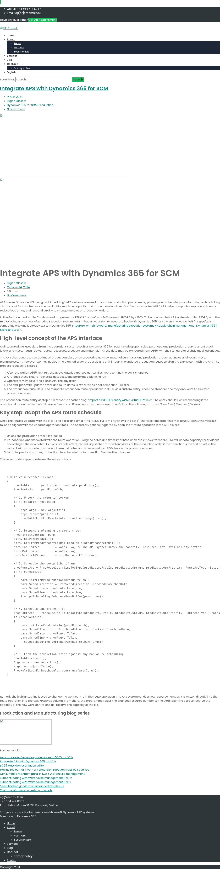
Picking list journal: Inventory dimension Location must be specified (44, 770)
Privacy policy (22, 68)
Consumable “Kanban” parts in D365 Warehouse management (42, 774)
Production (45, 105)
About (11, 39)
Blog (10, 60)
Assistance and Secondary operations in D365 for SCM (36, 757)
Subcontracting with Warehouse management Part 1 (35, 782)
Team (17, 43)
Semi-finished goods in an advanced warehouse (32, 786)
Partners (19, 47)
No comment (16, 109)
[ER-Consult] (9, 28)
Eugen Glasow (16, 101)
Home (10, 35)
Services (12, 55)
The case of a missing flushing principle (26, 790)
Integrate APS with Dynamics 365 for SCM (54, 88)
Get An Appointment (42, 20)
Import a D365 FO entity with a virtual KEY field (120, 400)
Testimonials (21, 51)
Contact (12, 64)
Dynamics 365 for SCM (22, 105)
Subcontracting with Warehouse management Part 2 (36, 778)
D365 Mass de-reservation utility (22, 766)
